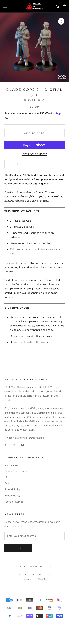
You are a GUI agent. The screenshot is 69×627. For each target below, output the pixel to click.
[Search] (57, 6)
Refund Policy (12, 489)
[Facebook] (5, 445)
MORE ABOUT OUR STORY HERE (24, 438)
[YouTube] (22, 445)
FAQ (7, 477)
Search (8, 483)
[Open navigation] (5, 6)
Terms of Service (13, 501)
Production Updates (15, 471)
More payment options (34, 153)
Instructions (11, 465)
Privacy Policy (12, 495)
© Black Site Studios (35, 574)
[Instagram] (14, 445)
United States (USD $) (33, 566)
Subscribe (18, 548)
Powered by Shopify (34, 579)
